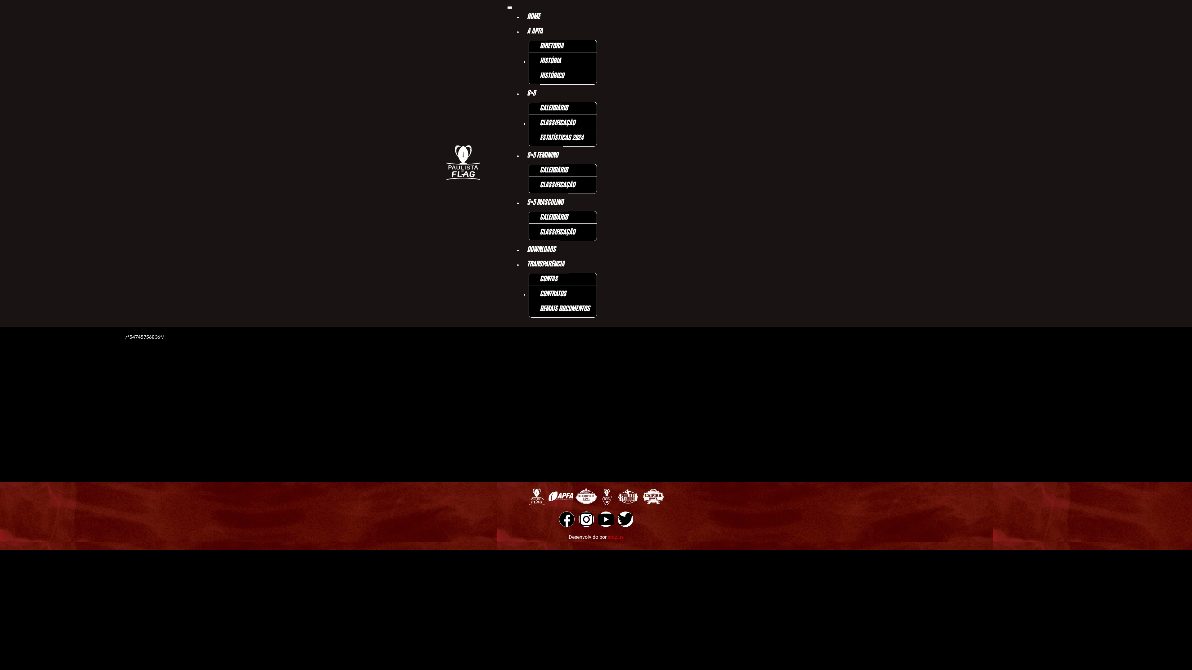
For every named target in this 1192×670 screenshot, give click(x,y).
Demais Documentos (565, 309)
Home (533, 16)
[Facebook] (567, 519)
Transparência (545, 264)
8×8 (531, 93)
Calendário (554, 108)
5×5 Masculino (545, 202)
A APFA (535, 31)
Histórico (552, 76)
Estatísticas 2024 (561, 138)
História (550, 61)
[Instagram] (586, 519)
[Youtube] (606, 519)
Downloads (541, 249)
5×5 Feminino (542, 155)
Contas (549, 279)
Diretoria (551, 46)
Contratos (553, 294)
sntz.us (616, 537)
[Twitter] (625, 519)
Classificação (557, 123)
